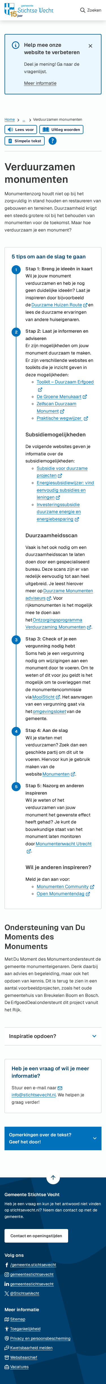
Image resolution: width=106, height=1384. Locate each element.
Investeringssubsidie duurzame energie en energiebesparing (59, 512)
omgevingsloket (49, 711)
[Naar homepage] (40, 10)
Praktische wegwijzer (62, 418)
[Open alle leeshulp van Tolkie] (53, 141)
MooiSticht (46, 697)
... (24, 119)
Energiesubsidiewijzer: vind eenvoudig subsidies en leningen (65, 490)
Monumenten (58, 774)
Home (10, 119)
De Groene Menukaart (62, 397)
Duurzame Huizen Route (59, 305)
